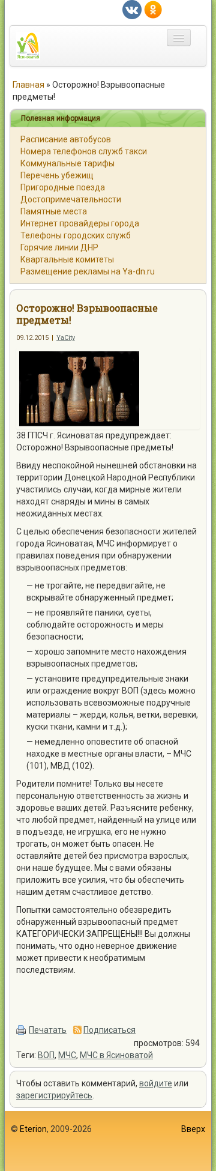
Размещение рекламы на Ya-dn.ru (87, 271)
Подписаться (109, 1030)
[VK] (132, 9)
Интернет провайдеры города (79, 223)
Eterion (33, 1129)
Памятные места (53, 211)
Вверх (193, 1129)
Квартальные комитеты (67, 259)
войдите (155, 1083)
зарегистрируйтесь (54, 1095)
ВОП (46, 1055)
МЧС (67, 1055)
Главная (28, 84)
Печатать (48, 1030)
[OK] (153, 9)
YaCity (65, 338)
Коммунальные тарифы (67, 163)
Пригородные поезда (62, 187)
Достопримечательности (70, 199)
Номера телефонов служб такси (83, 151)
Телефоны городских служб (75, 235)
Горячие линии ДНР (59, 247)
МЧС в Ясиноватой (116, 1055)
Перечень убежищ (57, 175)
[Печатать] (21, 1030)
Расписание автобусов (65, 139)
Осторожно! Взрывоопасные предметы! (87, 313)
